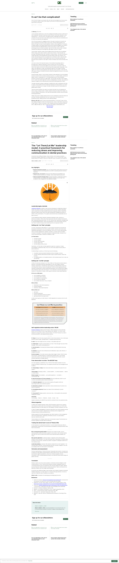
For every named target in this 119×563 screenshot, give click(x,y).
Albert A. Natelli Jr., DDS (36, 160)
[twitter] (49, 28)
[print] (67, 28)
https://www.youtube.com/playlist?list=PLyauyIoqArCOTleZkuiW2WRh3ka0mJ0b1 (50, 478)
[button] (32, 3)
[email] (53, 28)
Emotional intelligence (36, 329)
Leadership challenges (36, 208)
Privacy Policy (30, 560)
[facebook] (46, 28)
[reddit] (51, 28)
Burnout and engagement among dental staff (52, 474)
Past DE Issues (50, 107)
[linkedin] (48, 28)
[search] (34, 3)
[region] (59, 561)
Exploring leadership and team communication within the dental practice (53, 479)
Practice (33, 142)
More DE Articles (49, 105)
